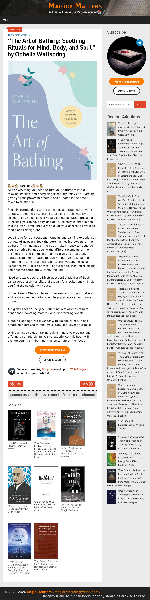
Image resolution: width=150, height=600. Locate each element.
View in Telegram (52, 350)
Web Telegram (79, 369)
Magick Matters (20, 34)
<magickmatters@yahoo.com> (76, 592)
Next (85, 383)
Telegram (48, 369)
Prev (18, 383)
